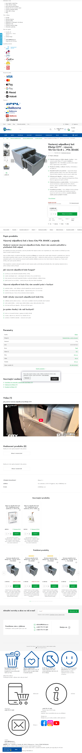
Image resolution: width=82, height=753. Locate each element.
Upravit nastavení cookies (51, 646)
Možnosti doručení (75, 203)
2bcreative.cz (29, 750)
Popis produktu (6, 229)
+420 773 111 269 (59, 129)
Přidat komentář (17, 468)
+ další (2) (6, 174)
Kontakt (7, 17)
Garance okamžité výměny (12, 9)
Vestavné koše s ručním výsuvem (70, 338)
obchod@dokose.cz (42, 625)
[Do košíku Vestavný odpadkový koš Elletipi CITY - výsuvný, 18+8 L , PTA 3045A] (54, 586)
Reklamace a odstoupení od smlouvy (14, 22)
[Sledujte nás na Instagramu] (50, 723)
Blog (7, 12)
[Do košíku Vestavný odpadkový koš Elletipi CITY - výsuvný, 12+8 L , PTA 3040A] (17, 586)
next (78, 573)
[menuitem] (6, 135)
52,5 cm (76, 355)
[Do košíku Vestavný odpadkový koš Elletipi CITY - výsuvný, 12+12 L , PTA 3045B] (73, 586)
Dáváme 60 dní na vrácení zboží (13, 8)
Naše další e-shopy (10, 11)
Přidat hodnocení (16, 453)
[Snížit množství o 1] (51, 214)
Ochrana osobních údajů (11, 25)
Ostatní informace (59, 229)
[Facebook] (69, 627)
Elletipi (72, 220)
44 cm (76, 358)
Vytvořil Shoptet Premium (41, 647)
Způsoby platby (9, 20)
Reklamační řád (9, 24)
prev (4, 573)
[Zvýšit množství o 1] (55, 214)
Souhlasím (54, 378)
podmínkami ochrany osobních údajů (57, 614)
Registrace (76, 124)
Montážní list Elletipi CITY (11, 387)
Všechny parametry (40, 368)
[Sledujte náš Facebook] (44, 723)
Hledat (50, 129)
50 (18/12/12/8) (74, 365)
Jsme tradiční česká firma (11, 3)
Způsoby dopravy (10, 19)
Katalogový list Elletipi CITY (11, 385)
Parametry (14, 229)
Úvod (4, 124)
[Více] (75, 135)
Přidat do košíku (67, 214)
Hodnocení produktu (42, 229)
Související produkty (70, 229)
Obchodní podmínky (10, 27)
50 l (77, 351)
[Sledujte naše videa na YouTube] (56, 723)
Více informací (45, 375)
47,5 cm (76, 362)
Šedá (76, 348)
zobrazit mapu (9, 36)
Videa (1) (33, 229)
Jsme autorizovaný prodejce (12, 6)
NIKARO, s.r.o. (6, 744)
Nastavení (26, 378)
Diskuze (51, 229)
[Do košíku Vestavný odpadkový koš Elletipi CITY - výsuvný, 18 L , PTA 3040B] (35, 586)
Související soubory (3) (24, 229)
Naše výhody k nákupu (11, 5)
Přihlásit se (73, 611)
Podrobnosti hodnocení (66, 153)
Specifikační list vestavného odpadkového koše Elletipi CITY (19, 382)
